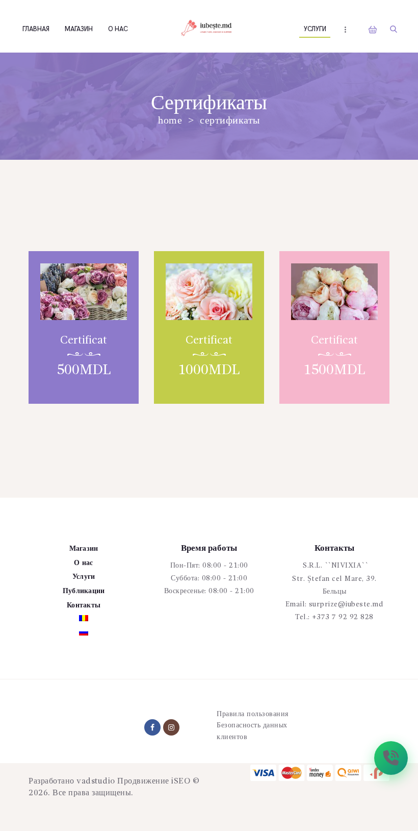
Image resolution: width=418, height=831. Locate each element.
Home (170, 120)
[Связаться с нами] (391, 758)
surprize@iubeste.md (346, 604)
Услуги (83, 576)
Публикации (84, 591)
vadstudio (95, 781)
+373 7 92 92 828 (343, 617)
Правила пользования (253, 714)
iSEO (180, 781)
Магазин (83, 548)
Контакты (83, 605)
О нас (83, 563)
